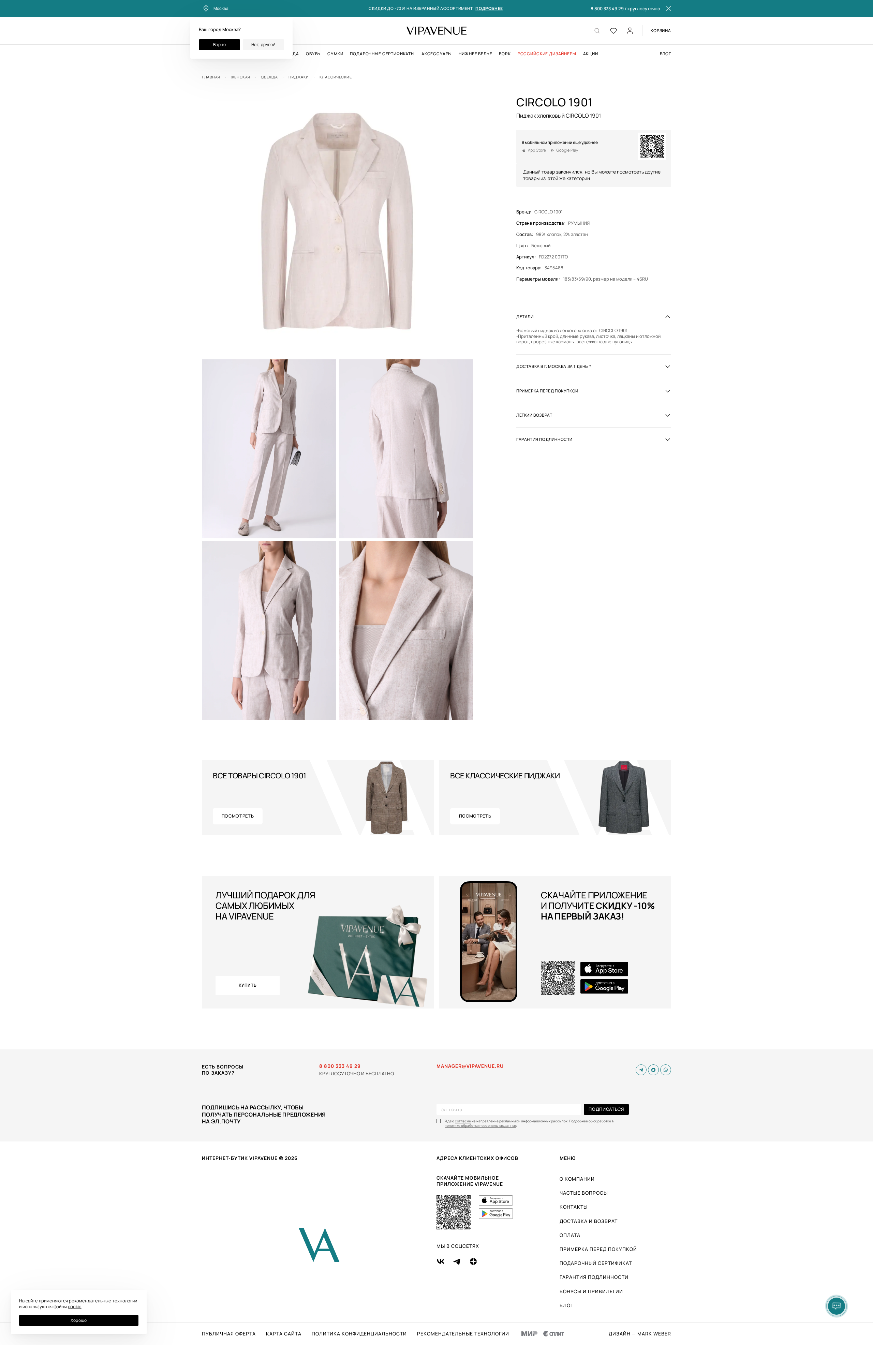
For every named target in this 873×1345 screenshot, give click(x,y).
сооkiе (75, 1306)
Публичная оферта (229, 1334)
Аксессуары (436, 54)
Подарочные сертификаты (382, 54)
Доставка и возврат (589, 1221)
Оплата (570, 1235)
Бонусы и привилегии (591, 1291)
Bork (505, 54)
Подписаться (606, 1109)
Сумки (335, 54)
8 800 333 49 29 (607, 8)
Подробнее (489, 8)
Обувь (313, 54)
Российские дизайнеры (547, 54)
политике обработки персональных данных (481, 1125)
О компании (577, 1179)
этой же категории (569, 178)
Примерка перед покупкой (598, 1249)
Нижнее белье (475, 54)
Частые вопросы (584, 1193)
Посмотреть (238, 816)
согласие (463, 1121)
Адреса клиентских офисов (477, 1158)
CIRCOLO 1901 (548, 212)
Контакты (574, 1207)
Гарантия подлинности (594, 1277)
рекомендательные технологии (103, 1301)
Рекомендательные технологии (463, 1334)
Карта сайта (283, 1334)
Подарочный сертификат (596, 1263)
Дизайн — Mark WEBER (640, 1334)
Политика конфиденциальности (359, 1334)
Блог (665, 54)
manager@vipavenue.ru (470, 1066)
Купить (248, 985)
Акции (590, 54)
